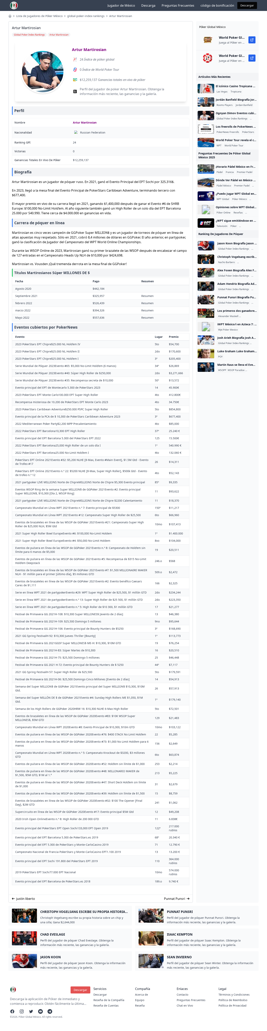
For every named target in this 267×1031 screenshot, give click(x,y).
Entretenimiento (248, 226)
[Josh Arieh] (206, 340)
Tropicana (236, 91)
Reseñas (238, 212)
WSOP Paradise (236, 370)
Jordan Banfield (244, 105)
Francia (230, 172)
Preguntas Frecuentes (178, 5)
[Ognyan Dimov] (206, 115)
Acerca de (141, 994)
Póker (233, 226)
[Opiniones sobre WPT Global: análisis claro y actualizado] (206, 209)
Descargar (247, 5)
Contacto (182, 994)
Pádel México (224, 185)
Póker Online (223, 212)
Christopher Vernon (250, 316)
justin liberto (25, 899)
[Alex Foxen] (206, 272)
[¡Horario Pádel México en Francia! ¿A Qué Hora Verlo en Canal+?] (206, 169)
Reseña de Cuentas (106, 1005)
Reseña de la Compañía (108, 1000)
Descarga (148, 5)
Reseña (140, 1005)
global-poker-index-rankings (86, 16)
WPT (219, 145)
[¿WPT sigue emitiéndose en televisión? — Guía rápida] (206, 223)
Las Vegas (222, 91)
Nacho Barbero (226, 262)
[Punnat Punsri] (206, 299)
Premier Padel (244, 172)
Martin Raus (252, 370)
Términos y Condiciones (234, 994)
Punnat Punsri (174, 899)
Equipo (139, 1000)
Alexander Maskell (228, 316)
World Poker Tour (234, 145)
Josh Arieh (256, 343)
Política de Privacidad (232, 1005)
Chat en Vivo (185, 1005)
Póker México (239, 199)
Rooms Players (225, 105)
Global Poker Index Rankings (232, 118)
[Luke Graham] (206, 353)
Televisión (222, 226)
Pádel (220, 172)
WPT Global (223, 199)
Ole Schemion (245, 262)
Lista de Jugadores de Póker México (39, 16)
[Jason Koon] (206, 245)
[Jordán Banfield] (206, 102)
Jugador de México (121, 5)
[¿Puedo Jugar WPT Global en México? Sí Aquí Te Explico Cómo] (206, 196)
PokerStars (248, 132)
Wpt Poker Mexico (228, 329)
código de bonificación (217, 5)
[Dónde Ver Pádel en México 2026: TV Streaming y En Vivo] (206, 182)
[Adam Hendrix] (206, 286)
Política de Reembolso (233, 1000)
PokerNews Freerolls (228, 132)
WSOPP (222, 370)
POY (220, 356)
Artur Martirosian (120, 16)
